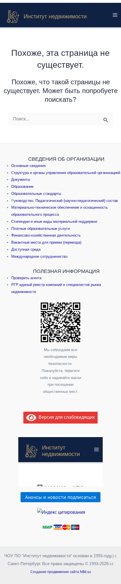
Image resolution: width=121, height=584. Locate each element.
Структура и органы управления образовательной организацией (65, 173)
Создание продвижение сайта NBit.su (60, 572)
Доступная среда (26, 249)
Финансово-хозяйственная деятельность (46, 235)
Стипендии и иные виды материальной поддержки (54, 221)
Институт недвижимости (55, 16)
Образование (22, 186)
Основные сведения (28, 166)
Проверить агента (26, 278)
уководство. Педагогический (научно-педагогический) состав (66, 201)
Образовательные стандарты (36, 193)
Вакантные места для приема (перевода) (46, 242)
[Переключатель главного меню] (115, 15)
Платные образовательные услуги (40, 228)
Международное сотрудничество (39, 256)
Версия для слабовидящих (65, 417)
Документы (20, 179)
